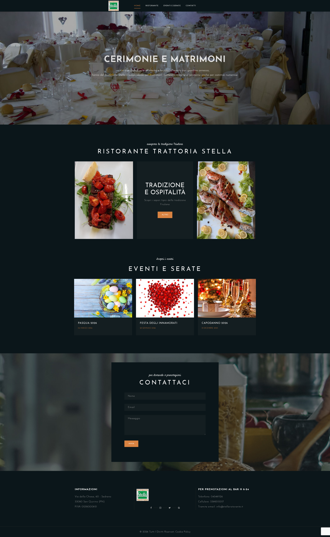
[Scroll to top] (323, 528)
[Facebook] (151, 508)
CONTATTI (191, 6)
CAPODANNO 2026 (215, 323)
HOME (137, 6)
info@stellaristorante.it (229, 506)
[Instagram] (160, 508)
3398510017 (217, 501)
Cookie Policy (182, 532)
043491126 (217, 496)
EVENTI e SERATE (172, 6)
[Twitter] (170, 508)
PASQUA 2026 (87, 323)
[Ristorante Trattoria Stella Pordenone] (113, 6)
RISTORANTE (152, 6)
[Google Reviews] (179, 508)
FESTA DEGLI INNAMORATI (158, 323)
